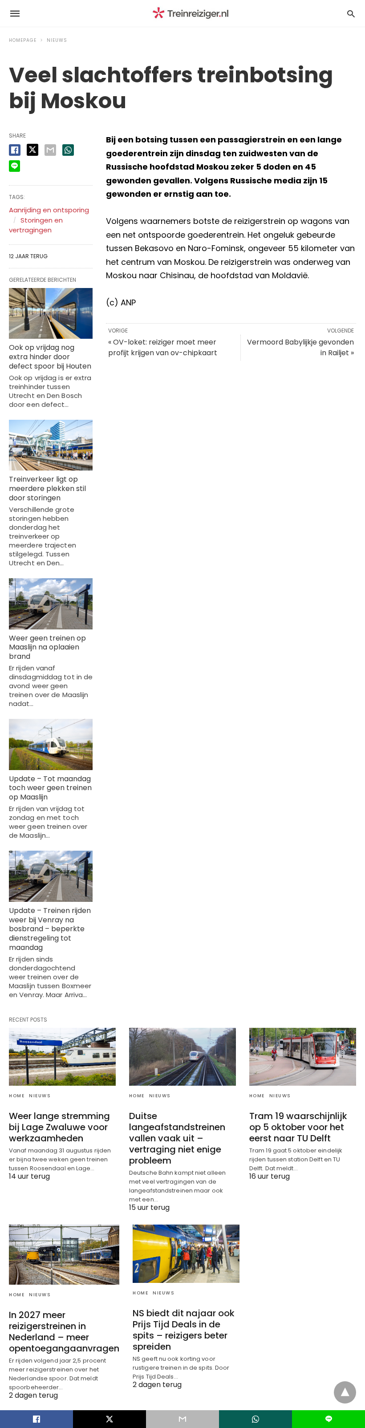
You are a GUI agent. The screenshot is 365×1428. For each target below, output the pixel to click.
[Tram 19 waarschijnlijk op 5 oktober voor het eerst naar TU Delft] (302, 1057)
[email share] (50, 150)
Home (16, 1095)
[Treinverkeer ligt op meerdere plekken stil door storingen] (51, 445)
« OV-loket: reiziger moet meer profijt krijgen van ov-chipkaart (162, 347)
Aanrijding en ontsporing (49, 210)
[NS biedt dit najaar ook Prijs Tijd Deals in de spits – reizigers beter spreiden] (186, 1253)
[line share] (14, 166)
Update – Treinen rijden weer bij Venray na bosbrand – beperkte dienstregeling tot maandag (50, 929)
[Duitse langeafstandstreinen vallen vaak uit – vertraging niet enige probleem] (182, 1057)
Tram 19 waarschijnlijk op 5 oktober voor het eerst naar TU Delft (298, 1127)
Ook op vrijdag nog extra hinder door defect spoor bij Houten (50, 356)
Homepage (22, 40)
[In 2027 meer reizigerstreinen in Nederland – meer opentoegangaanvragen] (64, 1255)
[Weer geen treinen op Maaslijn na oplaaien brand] (51, 603)
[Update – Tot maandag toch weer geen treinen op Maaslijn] (51, 744)
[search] (351, 13)
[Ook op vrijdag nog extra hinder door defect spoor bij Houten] (51, 313)
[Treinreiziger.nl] (192, 13)
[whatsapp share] (68, 150)
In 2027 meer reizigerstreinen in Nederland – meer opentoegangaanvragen (64, 1332)
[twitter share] (32, 150)
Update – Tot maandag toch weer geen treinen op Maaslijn (50, 788)
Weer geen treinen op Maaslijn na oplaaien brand (47, 647)
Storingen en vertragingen (36, 225)
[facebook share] (14, 150)
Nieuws (57, 40)
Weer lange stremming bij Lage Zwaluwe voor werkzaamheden (59, 1127)
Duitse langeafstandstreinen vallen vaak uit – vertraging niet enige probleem (177, 1138)
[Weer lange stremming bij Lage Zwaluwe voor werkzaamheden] (62, 1057)
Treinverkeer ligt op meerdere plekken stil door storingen (47, 488)
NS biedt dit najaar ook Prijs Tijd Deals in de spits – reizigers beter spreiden (184, 1330)
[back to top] (345, 1392)
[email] (182, 1419)
